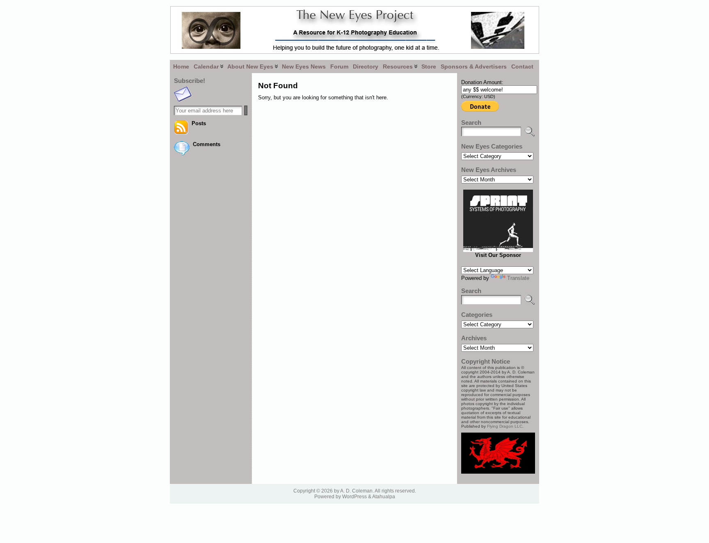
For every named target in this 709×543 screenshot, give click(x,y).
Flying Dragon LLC (504, 426)
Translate (518, 278)
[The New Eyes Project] (354, 30)
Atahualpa (383, 496)
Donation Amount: (482, 82)
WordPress (354, 496)
